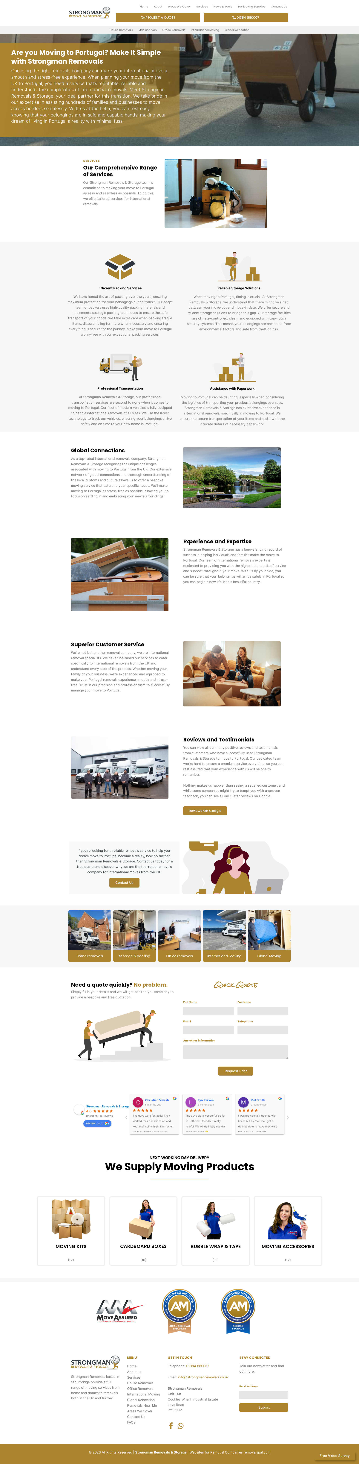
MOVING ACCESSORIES (288, 1246)
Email (187, 1021)
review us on (95, 1123)
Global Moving (269, 956)
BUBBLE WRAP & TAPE (216, 1246)
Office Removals (173, 30)
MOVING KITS (71, 1246)
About (158, 6)
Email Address (248, 1386)
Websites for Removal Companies (216, 1452)
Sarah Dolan (259, 1100)
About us (134, 1372)
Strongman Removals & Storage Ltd (110, 1106)
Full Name (190, 1002)
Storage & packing (134, 956)
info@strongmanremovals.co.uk (203, 1377)
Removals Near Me (142, 1405)
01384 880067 (197, 1366)
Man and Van (148, 30)
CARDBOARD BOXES (143, 1246)
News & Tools (223, 6)
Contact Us (279, 6)
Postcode (244, 1002)
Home (144, 6)
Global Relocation (237, 30)
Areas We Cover (179, 6)
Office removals (179, 956)
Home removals (89, 956)
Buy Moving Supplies (251, 6)
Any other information (199, 1040)
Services (202, 6)
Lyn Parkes (153, 1100)
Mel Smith (205, 1100)
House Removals (121, 30)
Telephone (245, 1021)
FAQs (131, 1422)
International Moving (205, 30)
